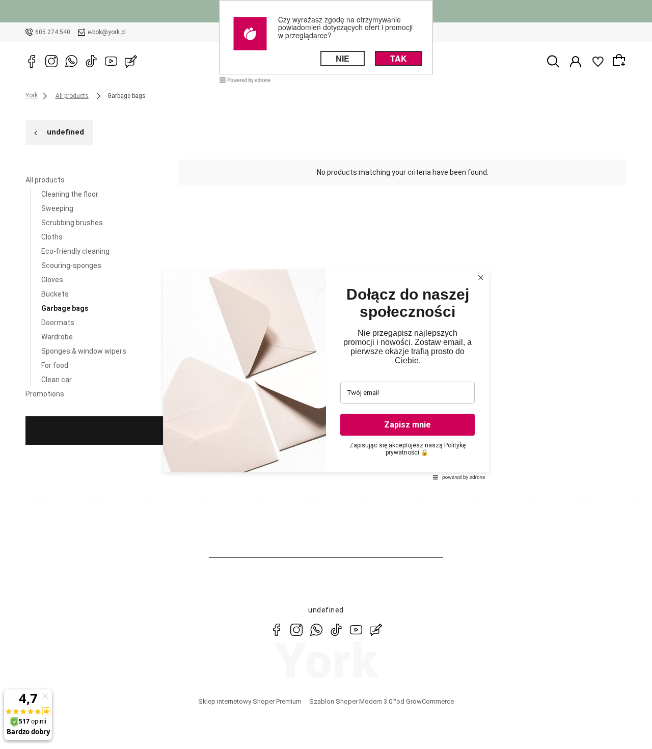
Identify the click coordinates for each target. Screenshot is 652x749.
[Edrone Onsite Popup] (326, 374)
